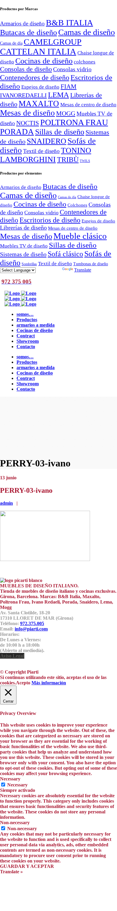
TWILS (85, 161)
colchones (84, 62)
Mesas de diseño (27, 112)
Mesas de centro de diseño (88, 104)
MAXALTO (39, 103)
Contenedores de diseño (34, 77)
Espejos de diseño (40, 87)
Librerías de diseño (23, 227)
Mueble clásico (80, 236)
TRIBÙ (68, 159)
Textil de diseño (41, 151)
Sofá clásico (65, 254)
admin (6, 503)
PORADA (17, 131)
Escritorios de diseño (50, 220)
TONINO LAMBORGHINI (45, 155)
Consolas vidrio (72, 69)
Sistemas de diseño (23, 254)
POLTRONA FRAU (74, 122)
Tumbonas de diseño (90, 264)
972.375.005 (32, 623)
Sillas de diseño (59, 132)
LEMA (58, 94)
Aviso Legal (12, 655)
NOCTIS (27, 123)
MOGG (65, 113)
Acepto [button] (23, 682)
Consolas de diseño (26, 69)
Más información (49, 682)
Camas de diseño (86, 32)
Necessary (17, 784)
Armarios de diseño (22, 23)
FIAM (68, 86)
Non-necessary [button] (15, 822)
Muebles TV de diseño (24, 246)
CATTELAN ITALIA (38, 51)
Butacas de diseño (28, 32)
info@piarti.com (31, 628)
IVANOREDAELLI (23, 95)
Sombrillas (29, 264)
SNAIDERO (46, 141)
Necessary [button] (10, 778)
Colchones (77, 204)
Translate (82, 269)
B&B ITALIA (69, 22)
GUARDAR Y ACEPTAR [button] (27, 866)
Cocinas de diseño (44, 61)
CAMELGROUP (53, 41)
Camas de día (11, 43)
